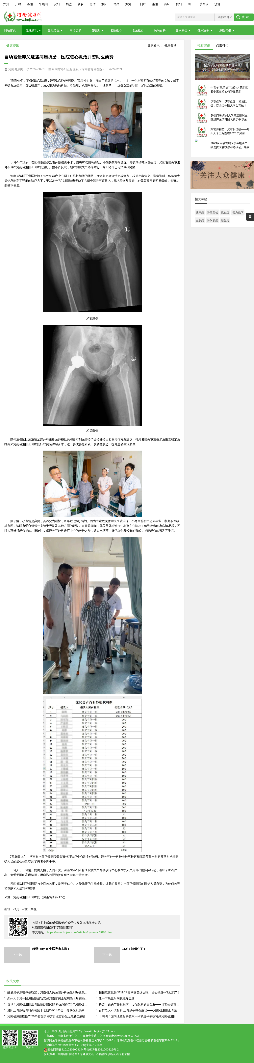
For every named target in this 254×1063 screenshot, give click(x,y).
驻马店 (204, 4)
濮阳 (104, 4)
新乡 (81, 4)
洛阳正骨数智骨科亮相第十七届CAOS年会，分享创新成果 (45, 1010)
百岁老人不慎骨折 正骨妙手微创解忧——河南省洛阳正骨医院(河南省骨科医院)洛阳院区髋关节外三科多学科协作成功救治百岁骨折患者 (139, 1010)
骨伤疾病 (212, 220)
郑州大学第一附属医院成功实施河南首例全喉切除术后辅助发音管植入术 (48, 998)
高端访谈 (75, 30)
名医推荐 (138, 30)
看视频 (95, 30)
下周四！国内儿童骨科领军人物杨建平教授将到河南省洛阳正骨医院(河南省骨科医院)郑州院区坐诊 (139, 1016)
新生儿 (225, 220)
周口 (191, 4)
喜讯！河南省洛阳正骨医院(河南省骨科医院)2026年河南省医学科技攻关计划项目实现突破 (48, 1004)
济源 (217, 4)
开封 (18, 4)
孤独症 (225, 212)
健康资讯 (32, 30)
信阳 (179, 4)
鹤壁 (69, 4)
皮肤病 (200, 220)
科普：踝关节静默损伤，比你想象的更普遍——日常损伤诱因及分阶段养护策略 (139, 1004)
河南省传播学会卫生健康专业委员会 (80, 1035)
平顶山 (43, 4)
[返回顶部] (250, 952)
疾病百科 (160, 30)
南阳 (155, 4)
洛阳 (30, 4)
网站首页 (10, 30)
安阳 (57, 4)
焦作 (92, 4)
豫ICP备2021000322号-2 (103, 1049)
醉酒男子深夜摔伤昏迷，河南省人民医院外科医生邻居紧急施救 (48, 992)
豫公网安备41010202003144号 (67, 1049)
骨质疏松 (212, 212)
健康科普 (182, 30)
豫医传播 (225, 30)
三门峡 (141, 4)
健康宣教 (203, 30)
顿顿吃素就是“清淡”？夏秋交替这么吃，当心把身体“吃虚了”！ (139, 992)
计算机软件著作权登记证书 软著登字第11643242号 (148, 1040)
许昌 (116, 4)
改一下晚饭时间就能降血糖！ (118, 998)
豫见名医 (54, 30)
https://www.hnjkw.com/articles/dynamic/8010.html (79, 932)
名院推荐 (116, 30)
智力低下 (237, 212)
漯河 (128, 4)
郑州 (6, 4)
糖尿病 (200, 212)
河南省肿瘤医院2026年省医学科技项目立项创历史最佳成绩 (46, 1016)
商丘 (167, 4)
